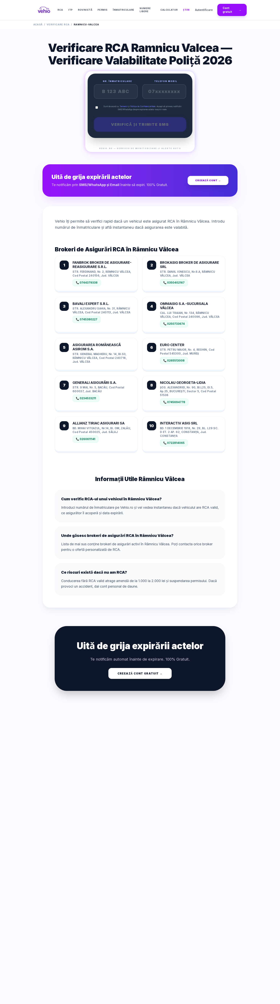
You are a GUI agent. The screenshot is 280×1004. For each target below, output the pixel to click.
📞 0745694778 (174, 402)
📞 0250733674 (174, 323)
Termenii (124, 106)
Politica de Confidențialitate (142, 106)
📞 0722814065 (174, 442)
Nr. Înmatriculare (117, 81)
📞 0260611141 (85, 439)
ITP (70, 9)
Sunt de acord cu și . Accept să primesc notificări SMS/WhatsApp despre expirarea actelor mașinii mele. (142, 108)
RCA (60, 9)
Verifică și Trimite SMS (140, 124)
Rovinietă (85, 9)
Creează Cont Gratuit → (140, 673)
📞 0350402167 (174, 282)
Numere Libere (145, 10)
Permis (102, 9)
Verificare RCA (58, 24)
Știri (186, 9)
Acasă (37, 24)
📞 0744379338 (87, 282)
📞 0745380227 (86, 319)
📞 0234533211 (86, 398)
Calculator (169, 9)
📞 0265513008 (174, 360)
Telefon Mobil (165, 81)
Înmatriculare (123, 9)
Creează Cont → (208, 180)
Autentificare (204, 9)
